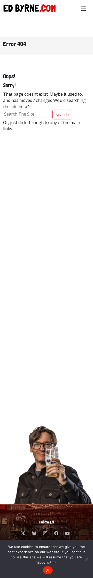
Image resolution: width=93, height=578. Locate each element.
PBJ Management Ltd (47, 237)
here (63, 479)
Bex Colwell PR (42, 328)
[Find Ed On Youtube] (67, 533)
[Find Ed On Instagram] (45, 533)
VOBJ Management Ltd (48, 376)
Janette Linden (41, 231)
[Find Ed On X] (23, 533)
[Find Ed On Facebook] (56, 533)
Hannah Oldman (43, 279)
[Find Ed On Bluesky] (34, 533)
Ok (47, 570)
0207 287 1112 (46, 243)
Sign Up (46, 469)
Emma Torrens (42, 370)
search (62, 114)
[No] (86, 559)
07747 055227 (46, 334)
